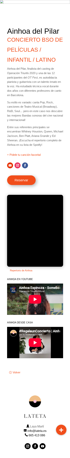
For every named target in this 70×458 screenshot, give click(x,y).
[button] (61, 430)
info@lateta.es (36, 430)
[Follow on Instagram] (18, 165)
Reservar (21, 180)
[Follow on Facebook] (25, 165)
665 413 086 (37, 435)
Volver (16, 372)
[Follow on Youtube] (10, 165)
